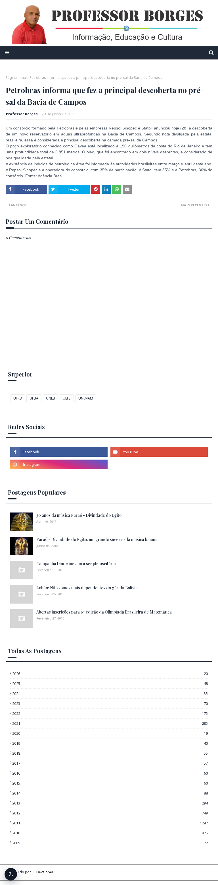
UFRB (17, 398)
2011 (110, 823)
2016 (110, 773)
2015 (110, 783)
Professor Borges (22, 114)
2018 (110, 753)
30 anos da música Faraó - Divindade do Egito (78, 515)
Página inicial (16, 77)
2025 (110, 683)
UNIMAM (85, 398)
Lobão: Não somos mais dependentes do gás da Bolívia (87, 587)
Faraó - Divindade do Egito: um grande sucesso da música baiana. (97, 539)
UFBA (34, 398)
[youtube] (159, 452)
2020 (110, 733)
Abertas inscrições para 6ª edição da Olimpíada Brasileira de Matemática (104, 612)
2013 (110, 803)
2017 (110, 763)
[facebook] (59, 452)
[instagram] (59, 464)
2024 (110, 693)
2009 (110, 842)
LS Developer (42, 872)
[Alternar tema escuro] (11, 874)
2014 (110, 793)
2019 (110, 743)
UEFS (67, 398)
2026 (110, 673)
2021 (110, 723)
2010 (110, 832)
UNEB (50, 398)
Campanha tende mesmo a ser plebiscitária (76, 563)
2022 (110, 713)
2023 (110, 703)
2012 (110, 813)
